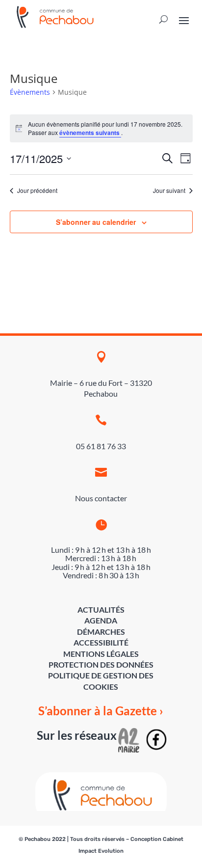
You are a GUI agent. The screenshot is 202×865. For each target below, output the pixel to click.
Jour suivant (169, 190)
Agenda (100, 620)
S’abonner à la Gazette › (100, 710)
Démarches (101, 631)
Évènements (30, 92)
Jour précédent (37, 190)
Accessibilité (101, 642)
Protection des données (101, 664)
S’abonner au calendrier (96, 222)
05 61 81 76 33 (101, 446)
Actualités (101, 609)
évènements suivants (90, 132)
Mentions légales (101, 653)
